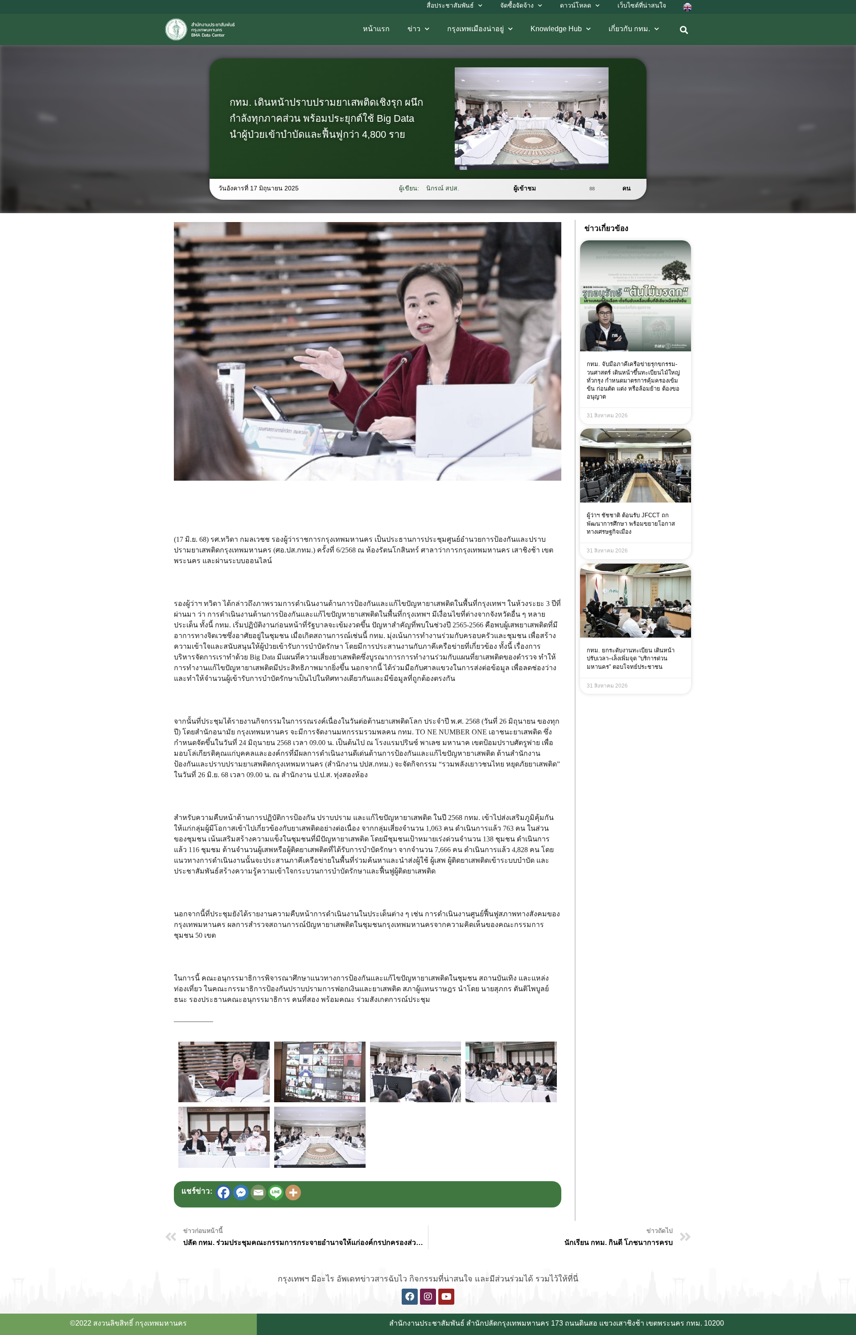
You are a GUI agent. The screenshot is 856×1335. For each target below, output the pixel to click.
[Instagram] (428, 1297)
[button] (684, 30)
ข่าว (413, 29)
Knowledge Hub (556, 29)
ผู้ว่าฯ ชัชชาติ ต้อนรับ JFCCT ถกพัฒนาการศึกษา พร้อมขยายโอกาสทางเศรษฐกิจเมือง (631, 523)
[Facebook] (223, 1192)
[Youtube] (446, 1297)
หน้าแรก (376, 29)
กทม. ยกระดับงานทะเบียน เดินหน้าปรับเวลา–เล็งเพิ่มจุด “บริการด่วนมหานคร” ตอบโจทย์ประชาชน (631, 658)
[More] (293, 1192)
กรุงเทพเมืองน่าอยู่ (475, 29)
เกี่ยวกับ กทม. (629, 29)
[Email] (258, 1192)
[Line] (276, 1192)
